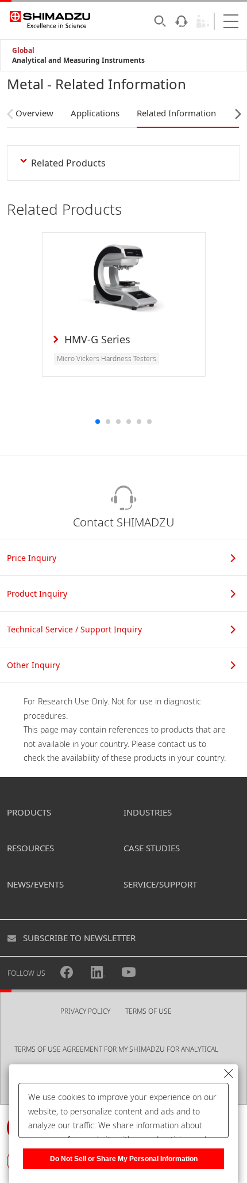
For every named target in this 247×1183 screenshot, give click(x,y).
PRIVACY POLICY (85, 1011)
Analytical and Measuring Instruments (78, 60)
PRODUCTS (29, 812)
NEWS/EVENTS (35, 884)
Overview (34, 113)
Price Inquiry (31, 557)
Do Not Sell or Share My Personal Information (124, 1159)
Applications (95, 113)
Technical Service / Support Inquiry (74, 629)
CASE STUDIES (152, 848)
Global (23, 50)
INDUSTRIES (148, 812)
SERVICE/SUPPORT (160, 884)
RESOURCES (30, 848)
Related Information (176, 113)
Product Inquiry (37, 593)
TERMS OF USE (148, 1011)
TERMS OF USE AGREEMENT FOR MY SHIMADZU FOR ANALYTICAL (116, 1049)
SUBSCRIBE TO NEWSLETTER (79, 937)
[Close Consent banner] (228, 1073)
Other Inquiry (33, 664)
